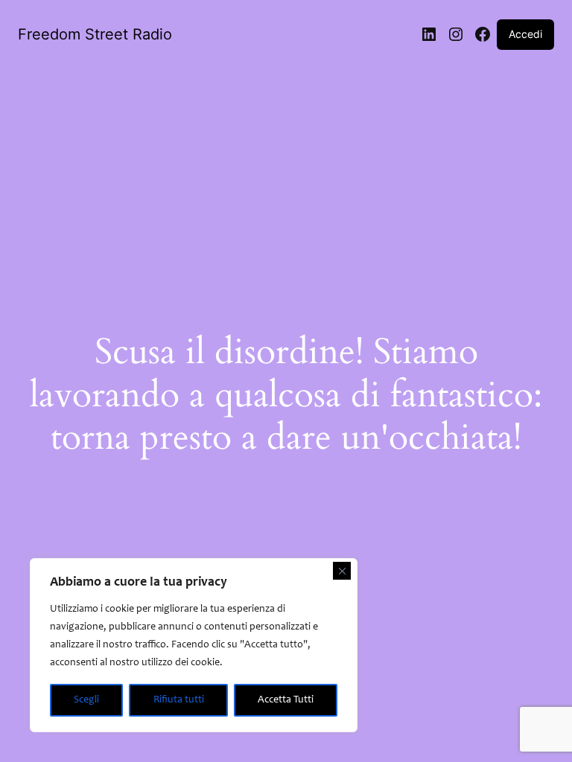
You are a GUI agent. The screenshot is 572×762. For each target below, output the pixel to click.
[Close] (342, 571)
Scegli (86, 700)
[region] (194, 645)
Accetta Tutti (286, 700)
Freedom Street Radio (95, 34)
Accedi (525, 34)
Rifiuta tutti (178, 700)
